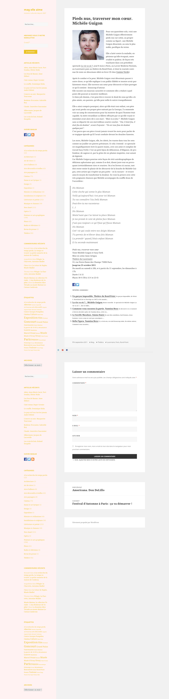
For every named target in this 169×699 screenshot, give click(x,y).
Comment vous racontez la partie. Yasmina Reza (95, 308)
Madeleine (34, 330)
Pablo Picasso (44, 336)
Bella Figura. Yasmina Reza (85, 321)
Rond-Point (40, 345)
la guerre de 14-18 (30, 327)
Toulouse (33, 347)
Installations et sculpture (33, 196)
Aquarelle (38, 305)
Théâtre (27, 233)
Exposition (28, 188)
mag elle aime (33, 9)
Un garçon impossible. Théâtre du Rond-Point (94, 296)
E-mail (27, 42)
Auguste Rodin (27, 309)
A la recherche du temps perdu (35, 151)
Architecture (29, 157)
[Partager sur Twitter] (77, 284)
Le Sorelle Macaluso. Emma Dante (88, 315)
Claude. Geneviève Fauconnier (35, 106)
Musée (43, 332)
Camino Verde (122, 72)
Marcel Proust (30, 333)
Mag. (92, 342)
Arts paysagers (29, 172)
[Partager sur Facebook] (74, 284)
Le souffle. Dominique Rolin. (34, 84)
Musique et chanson (31, 203)
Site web (76, 436)
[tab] (59, 350)
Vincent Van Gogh (28, 350)
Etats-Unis (40, 314)
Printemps (27, 343)
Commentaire (79, 383)
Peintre (34, 339)
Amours (34, 305)
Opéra (26, 211)
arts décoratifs (37, 307)
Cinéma (27, 176)
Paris (27, 339)
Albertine (27, 304)
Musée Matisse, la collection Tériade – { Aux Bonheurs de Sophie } (35, 280)
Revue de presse (30, 229)
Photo (26, 221)
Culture (33, 314)
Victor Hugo (40, 347)
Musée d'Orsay (29, 336)
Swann (26, 348)
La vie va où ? (87, 66)
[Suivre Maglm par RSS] (32, 134)
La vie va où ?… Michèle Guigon (87, 302)
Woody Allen (36, 350)
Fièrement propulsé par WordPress (85, 522)
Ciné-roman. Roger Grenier (34, 80)
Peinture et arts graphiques (34, 215)
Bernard (34, 309)
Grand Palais (42, 322)
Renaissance (39, 343)
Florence (45, 318)
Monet (38, 333)
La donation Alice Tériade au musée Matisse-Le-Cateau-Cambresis (35, 284)
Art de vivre (28, 161)
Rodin (34, 345)
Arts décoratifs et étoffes (33, 168)
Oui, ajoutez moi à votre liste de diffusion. (95, 460)
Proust (32, 343)
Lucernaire (111, 342)
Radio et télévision (31, 225)
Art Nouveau (28, 307)
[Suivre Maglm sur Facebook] (25, 134)
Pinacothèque (42, 340)
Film (40, 317)
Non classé (28, 207)
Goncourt (30, 321)
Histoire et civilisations (32, 192)
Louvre (27, 330)
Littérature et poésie (31, 200)
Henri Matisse (38, 325)
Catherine (39, 309)
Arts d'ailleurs (29, 165)
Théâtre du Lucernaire (82, 259)
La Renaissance (42, 327)
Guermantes (29, 325)
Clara (26, 265)
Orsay (38, 336)
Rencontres (28, 345)
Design (26, 184)
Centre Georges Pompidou (34, 312)
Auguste (44, 307)
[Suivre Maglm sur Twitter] (29, 134)
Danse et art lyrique (31, 180)
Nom (75, 415)
